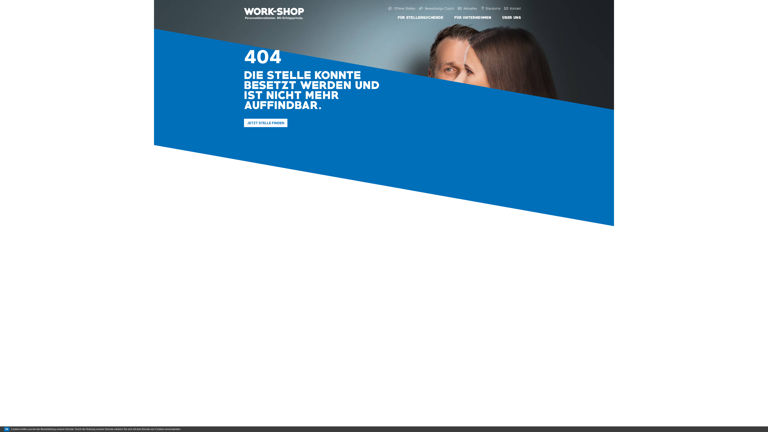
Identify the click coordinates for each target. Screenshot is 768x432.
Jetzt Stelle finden (265, 123)
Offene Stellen (404, 8)
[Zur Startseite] (277, 13)
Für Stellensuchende (420, 18)
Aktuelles (470, 8)
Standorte (492, 8)
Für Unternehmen (472, 18)
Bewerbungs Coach (439, 8)
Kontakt (515, 8)
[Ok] (7, 429)
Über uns (511, 18)
